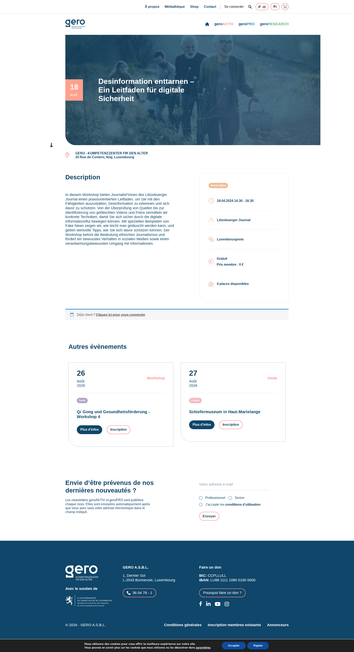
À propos (152, 6)
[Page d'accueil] (207, 24)
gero (223, 24)
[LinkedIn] (208, 603)
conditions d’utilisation (243, 504)
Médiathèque (175, 6)
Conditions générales (183, 625)
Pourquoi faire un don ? (222, 593)
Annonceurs (278, 625)
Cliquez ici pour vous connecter (120, 314)
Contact (210, 6)
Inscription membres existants (234, 625)
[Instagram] (227, 603)
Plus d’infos (89, 429)
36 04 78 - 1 (142, 593)
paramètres (203, 648)
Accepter (233, 645)
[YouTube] (217, 603)
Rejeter (258, 645)
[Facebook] (200, 603)
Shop (194, 6)
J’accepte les (233, 504)
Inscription (118, 429)
